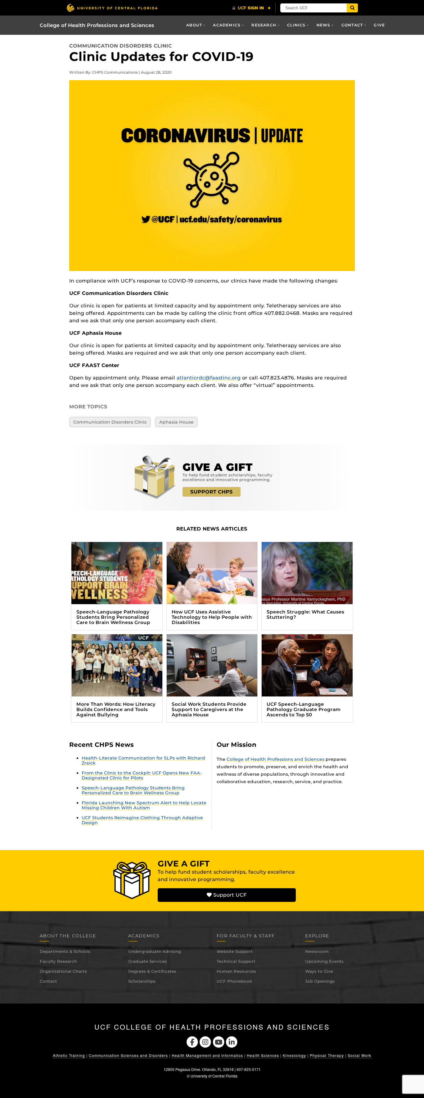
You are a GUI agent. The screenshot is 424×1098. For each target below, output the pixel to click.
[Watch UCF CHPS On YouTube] (218, 1041)
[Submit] (352, 7)
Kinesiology (294, 1055)
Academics (227, 25)
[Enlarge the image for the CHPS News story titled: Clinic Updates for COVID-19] (212, 175)
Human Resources (236, 971)
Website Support (235, 951)
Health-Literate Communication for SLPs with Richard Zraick (143, 760)
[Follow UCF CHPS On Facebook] (192, 1041)
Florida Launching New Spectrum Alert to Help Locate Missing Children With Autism (144, 805)
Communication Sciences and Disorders (128, 1055)
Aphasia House (176, 422)
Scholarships (142, 981)
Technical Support (236, 961)
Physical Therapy (327, 1055)
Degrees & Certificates (152, 971)
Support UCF (229, 895)
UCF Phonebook (234, 981)
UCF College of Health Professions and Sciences (212, 1026)
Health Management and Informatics (207, 1055)
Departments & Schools (65, 951)
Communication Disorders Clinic (120, 46)
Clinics (296, 25)
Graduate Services (147, 961)
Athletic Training (69, 1055)
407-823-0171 (249, 1069)
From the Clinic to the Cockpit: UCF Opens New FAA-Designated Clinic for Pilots (142, 775)
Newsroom (317, 951)
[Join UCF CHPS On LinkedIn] (232, 1041)
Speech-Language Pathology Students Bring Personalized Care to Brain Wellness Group (133, 790)
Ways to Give (319, 971)
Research (263, 25)
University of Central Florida (214, 1075)
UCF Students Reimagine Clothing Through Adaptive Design (142, 820)
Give (379, 25)
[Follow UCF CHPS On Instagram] (205, 1041)
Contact (48, 981)
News (324, 25)
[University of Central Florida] (112, 7)
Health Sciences (263, 1055)
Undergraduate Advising (154, 951)
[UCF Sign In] (251, 8)
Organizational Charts (63, 971)
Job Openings (320, 981)
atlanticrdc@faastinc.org (209, 378)
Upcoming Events (324, 961)
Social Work (359, 1055)
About (194, 25)
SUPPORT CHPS (211, 492)
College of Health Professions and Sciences (97, 25)
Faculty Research (58, 961)
